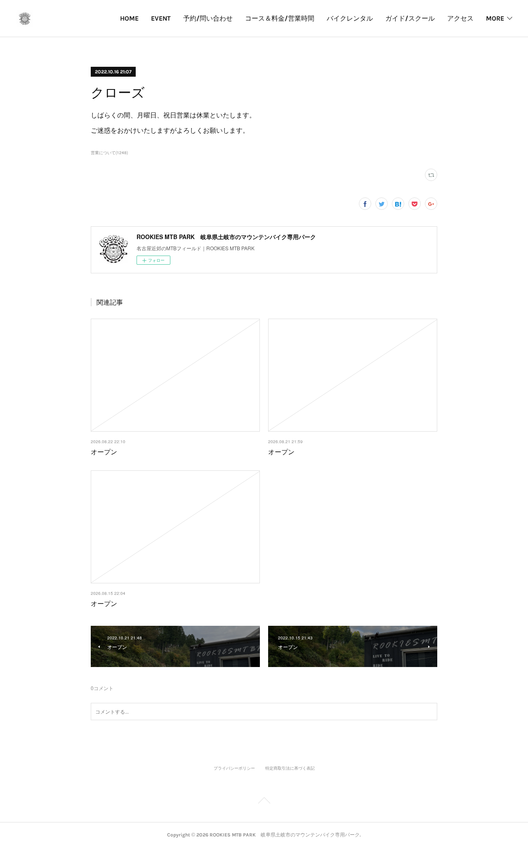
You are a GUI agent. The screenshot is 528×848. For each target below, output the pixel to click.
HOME (129, 18)
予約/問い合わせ (208, 18)
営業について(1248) (109, 152)
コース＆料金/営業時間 (279, 18)
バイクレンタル (350, 18)
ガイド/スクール (410, 18)
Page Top (264, 801)
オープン (104, 451)
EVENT (161, 18)
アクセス (460, 18)
